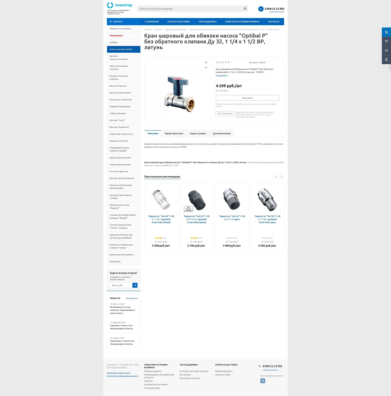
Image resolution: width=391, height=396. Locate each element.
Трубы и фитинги (118, 113)
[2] (220, 62)
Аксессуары (115, 261)
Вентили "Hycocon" (118, 86)
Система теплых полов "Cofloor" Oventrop (120, 226)
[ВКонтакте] (262, 380)
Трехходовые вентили (120, 164)
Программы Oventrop (190, 378)
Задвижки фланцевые (120, 106)
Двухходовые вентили (120, 158)
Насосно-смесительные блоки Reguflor (121, 186)
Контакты (274, 21)
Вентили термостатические (119, 57)
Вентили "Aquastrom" (120, 127)
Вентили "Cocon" (117, 120)
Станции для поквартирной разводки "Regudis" (123, 216)
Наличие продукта (223, 371)
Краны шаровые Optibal (121, 49)
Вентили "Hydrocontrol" (120, 93)
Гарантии (148, 381)
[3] (223, 62)
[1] (217, 62)
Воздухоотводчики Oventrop (119, 77)
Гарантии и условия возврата (242, 21)
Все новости (131, 298)
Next (281, 176)
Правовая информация (119, 373)
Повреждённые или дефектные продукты (159, 376)
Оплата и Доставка (178, 21)
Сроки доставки (222, 375)
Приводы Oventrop (119, 141)
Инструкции (185, 375)
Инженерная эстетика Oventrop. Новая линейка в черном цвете (122, 310)
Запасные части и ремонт (156, 384)
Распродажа (116, 35)
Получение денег (152, 388)
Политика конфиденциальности (123, 376)
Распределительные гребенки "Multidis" (119, 149)
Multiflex (114, 42)
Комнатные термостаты (121, 134)
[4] (226, 62)
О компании (152, 21)
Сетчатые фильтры (119, 171)
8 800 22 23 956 (274, 8)
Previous (276, 176)
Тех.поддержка (207, 21)
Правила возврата (153, 371)
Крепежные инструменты (122, 255)
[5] (228, 62)
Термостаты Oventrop (120, 28)
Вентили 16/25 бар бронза (122, 178)
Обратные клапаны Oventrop (119, 67)
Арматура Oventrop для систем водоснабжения (121, 236)
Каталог (118, 21)
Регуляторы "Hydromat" (121, 100)
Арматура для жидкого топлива (121, 196)
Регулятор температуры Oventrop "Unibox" (121, 246)
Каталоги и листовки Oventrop (194, 371)
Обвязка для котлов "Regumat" (119, 206)
